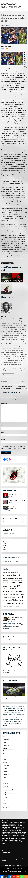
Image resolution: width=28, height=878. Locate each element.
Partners (4, 850)
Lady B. (18, 594)
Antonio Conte (10, 572)
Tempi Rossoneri (8, 3)
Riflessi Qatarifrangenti (9, 789)
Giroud (10, 588)
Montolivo (5, 600)
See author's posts (8, 375)
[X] (3, 48)
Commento (4, 403)
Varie (4, 803)
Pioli (14, 600)
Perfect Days (6, 745)
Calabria (13, 578)
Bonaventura (7, 578)
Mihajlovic (11, 597)
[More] (7, 48)
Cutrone (15, 580)
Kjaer (14, 594)
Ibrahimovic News (7, 639)
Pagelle (5, 759)
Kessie (10, 594)
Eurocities (5, 777)
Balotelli (6, 575)
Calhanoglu (19, 578)
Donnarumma (15, 583)
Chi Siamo (6, 739)
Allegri (4, 572)
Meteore (5, 771)
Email (2, 432)
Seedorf (10, 603)
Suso (16, 603)
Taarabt (21, 603)
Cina (12, 580)
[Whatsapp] (5, 48)
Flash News (6, 797)
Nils (4, 547)
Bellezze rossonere (8, 751)
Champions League (7, 580)
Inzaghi (19, 591)
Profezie (5, 742)
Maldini (5, 597)
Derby (18, 580)
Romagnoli (21, 600)
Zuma (4, 549)
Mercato (5, 762)
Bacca (16, 572)
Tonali (17, 606)
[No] (26, 872)
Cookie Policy (6, 852)
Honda (8, 25)
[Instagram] (10, 459)
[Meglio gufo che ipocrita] (14, 661)
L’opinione (6, 756)
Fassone (11, 586)
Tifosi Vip (5, 783)
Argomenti (5, 748)
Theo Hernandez (7, 606)
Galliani (17, 586)
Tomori (14, 606)
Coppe (5, 768)
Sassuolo (4, 603)
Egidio (3, 316)
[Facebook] (2, 48)
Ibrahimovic (8, 591)
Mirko (4, 545)
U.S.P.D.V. (6, 807)
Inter (15, 591)
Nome (2, 425)
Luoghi (5, 780)
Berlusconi (15, 575)
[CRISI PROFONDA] (14, 689)
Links (4, 800)
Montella (21, 597)
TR (4, 736)
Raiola (17, 600)
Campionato (6, 753)
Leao (22, 594)
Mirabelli (15, 597)
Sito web (3, 439)
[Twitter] (7, 459)
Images (5, 792)
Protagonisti (6, 774)
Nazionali (5, 786)
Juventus (5, 594)
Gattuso (5, 588)
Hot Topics (6, 795)
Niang (10, 600)
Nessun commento (19, 23)
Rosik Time (6, 765)
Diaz (8, 583)
